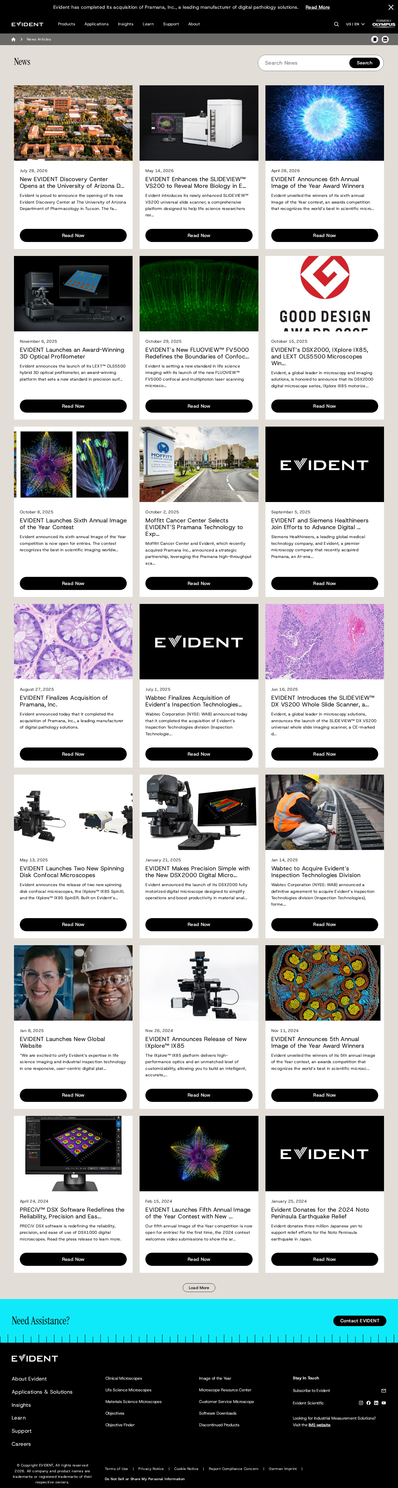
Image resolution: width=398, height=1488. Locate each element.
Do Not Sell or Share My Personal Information (145, 1479)
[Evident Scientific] (27, 24)
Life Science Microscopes (128, 1389)
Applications (96, 23)
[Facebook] (368, 1404)
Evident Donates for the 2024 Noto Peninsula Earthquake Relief (320, 1213)
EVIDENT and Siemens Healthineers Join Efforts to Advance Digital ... (320, 524)
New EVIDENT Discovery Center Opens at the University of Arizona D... (72, 182)
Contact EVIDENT (359, 1321)
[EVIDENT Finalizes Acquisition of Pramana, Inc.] (73, 641)
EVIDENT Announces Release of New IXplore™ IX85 (196, 1042)
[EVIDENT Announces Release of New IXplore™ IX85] (199, 983)
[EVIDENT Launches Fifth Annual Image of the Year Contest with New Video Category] (199, 1153)
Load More (199, 1287)
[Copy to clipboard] (374, 39)
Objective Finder (120, 1424)
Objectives (115, 1413)
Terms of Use (116, 1468)
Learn (148, 23)
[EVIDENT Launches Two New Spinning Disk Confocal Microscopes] (73, 812)
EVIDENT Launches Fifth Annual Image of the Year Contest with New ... (198, 1213)
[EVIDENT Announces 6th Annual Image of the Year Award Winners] (324, 123)
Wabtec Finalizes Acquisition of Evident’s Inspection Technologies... (193, 701)
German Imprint (283, 1468)
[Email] (383, 1392)
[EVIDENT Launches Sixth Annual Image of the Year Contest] (73, 464)
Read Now (73, 235)
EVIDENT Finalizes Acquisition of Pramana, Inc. (64, 701)
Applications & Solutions (42, 1391)
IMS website (319, 1424)
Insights (125, 23)
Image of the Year (215, 1378)
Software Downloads (218, 1413)
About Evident (29, 1378)
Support (171, 23)
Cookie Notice (186, 1468)
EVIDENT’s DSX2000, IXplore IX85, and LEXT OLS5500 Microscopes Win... (319, 357)
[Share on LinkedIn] (385, 39)
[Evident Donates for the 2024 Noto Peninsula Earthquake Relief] (324, 1153)
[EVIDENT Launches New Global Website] (73, 983)
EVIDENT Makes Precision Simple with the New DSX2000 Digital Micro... (197, 872)
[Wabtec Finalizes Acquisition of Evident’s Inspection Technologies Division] (199, 641)
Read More (318, 7)
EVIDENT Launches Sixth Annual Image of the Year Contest (73, 524)
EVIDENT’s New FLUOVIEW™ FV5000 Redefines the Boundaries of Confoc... (197, 353)
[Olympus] (384, 25)
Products (66, 23)
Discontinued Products (219, 1424)
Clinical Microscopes (123, 1378)
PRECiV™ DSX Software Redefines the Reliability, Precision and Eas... (72, 1213)
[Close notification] (391, 7)
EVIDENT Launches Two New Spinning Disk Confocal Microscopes (72, 872)
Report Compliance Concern (234, 1468)
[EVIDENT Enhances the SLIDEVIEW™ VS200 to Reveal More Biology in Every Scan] (199, 123)
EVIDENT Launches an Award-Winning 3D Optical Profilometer (72, 353)
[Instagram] (361, 1404)
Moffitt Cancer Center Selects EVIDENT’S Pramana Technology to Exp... (194, 527)
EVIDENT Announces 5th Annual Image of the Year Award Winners (317, 1042)
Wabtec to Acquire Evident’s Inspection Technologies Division (316, 872)
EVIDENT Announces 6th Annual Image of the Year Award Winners (317, 182)
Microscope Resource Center (225, 1389)
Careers (21, 1444)
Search (364, 63)
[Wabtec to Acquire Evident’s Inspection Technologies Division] (324, 812)
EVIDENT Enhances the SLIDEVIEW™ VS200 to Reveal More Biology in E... (195, 182)
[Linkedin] (376, 1404)
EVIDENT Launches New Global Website (62, 1042)
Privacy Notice (151, 1468)
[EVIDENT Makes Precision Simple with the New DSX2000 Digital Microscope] (199, 812)
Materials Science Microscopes (133, 1401)
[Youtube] (383, 1404)
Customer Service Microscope (226, 1401)
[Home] (13, 39)
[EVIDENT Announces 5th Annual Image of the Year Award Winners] (324, 983)
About (194, 23)
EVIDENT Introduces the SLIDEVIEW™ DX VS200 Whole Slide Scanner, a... (323, 701)
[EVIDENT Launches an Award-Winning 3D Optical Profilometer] (73, 293)
